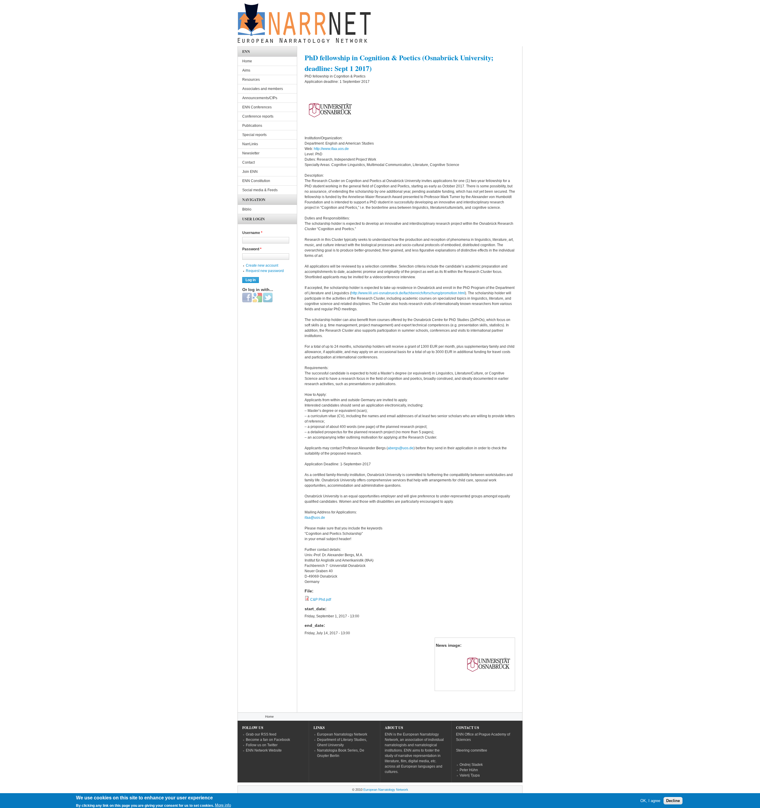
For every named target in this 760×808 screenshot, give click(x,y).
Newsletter (250, 153)
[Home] (304, 24)
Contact (248, 162)
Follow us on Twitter (262, 745)
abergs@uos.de (401, 448)
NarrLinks (250, 144)
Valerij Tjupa (470, 775)
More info (223, 805)
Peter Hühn (469, 770)
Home (247, 61)
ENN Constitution (256, 181)
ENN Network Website (264, 750)
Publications (252, 126)
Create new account (262, 265)
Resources (251, 80)
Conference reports (257, 116)
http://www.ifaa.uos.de (332, 149)
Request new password (265, 271)
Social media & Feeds (260, 190)
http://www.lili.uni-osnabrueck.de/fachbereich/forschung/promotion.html (408, 293)
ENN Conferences (257, 107)
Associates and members (262, 89)
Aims (246, 70)
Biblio (246, 209)
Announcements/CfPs (259, 98)
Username (252, 233)
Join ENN (250, 172)
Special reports (254, 135)
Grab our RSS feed (261, 734)
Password (252, 249)
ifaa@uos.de (315, 518)
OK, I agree (650, 800)
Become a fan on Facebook (268, 740)
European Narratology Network (342, 734)
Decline (673, 800)
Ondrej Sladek (471, 765)
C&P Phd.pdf (320, 599)
